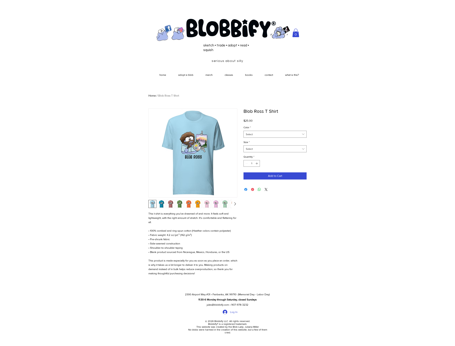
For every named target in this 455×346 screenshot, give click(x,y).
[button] (295, 33)
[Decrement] (246, 163)
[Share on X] (266, 189)
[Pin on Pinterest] (252, 189)
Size (246, 142)
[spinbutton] (251, 163)
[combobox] (275, 134)
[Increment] (257, 163)
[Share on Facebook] (246, 189)
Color (247, 127)
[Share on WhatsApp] (259, 189)
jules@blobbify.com (218, 304)
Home (152, 95)
